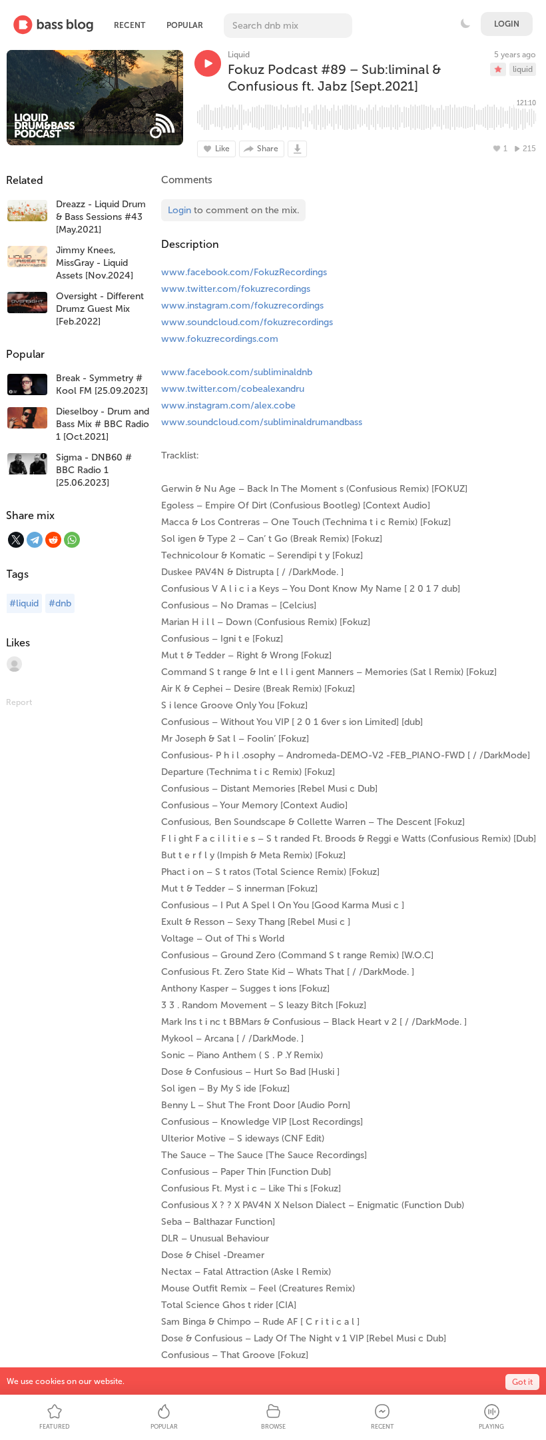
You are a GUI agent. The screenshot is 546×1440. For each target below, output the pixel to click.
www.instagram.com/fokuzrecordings (242, 305)
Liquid (239, 54)
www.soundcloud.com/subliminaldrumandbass (261, 422)
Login (506, 24)
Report (19, 702)
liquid (523, 69)
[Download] (297, 149)
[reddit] (53, 540)
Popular (184, 25)
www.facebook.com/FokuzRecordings (244, 272)
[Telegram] (35, 540)
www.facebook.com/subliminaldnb (236, 372)
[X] (16, 540)
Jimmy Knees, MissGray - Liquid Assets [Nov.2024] (94, 263)
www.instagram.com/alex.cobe (228, 405)
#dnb (60, 603)
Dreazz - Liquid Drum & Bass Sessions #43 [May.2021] (101, 217)
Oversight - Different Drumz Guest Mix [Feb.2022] (100, 309)
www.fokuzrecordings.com (219, 339)
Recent (129, 25)
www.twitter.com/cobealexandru (232, 388)
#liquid (24, 603)
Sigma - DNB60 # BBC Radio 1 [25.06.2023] (94, 470)
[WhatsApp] (72, 540)
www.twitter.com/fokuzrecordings (235, 289)
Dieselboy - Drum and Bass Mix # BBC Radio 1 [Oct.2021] (102, 424)
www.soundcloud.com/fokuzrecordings (247, 322)
